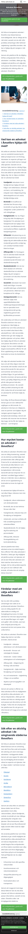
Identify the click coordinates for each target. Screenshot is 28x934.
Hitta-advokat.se (7, 2)
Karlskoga (7, 779)
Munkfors (7, 790)
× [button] (26, 917)
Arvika (6, 783)
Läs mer (2, 924)
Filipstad (7, 772)
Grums (6, 776)
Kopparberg (8, 794)
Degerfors (7, 797)
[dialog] (14, 925)
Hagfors (6, 801)
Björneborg (8, 787)
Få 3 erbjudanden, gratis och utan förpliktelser (11, 20)
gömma (22, 111)
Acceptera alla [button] (14, 927)
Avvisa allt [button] (14, 930)
